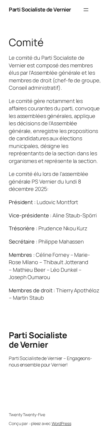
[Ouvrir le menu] (85, 9)
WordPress (61, 423)
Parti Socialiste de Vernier (40, 9)
